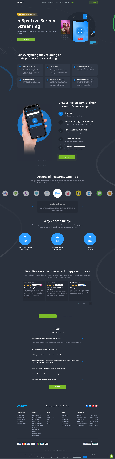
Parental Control (36, 421)
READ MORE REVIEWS (68, 316)
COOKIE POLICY (77, 457)
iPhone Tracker (35, 419)
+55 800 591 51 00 (93, 417)
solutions (51, 2)
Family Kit (34, 427)
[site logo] (20, 2)
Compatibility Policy (67, 425)
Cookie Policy (65, 423)
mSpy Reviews (35, 435)
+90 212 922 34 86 (93, 421)
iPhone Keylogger (21, 419)
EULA (63, 417)
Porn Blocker (20, 421)
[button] (111, 456)
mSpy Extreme (35, 429)
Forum (48, 423)
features (43, 2)
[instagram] (96, 406)
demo (72, 2)
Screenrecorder (21, 415)
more (70, 450)
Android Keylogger (21, 417)
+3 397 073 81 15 (94, 419)
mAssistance (35, 431)
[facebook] (87, 406)
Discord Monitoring (21, 423)
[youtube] (93, 406)
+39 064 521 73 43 (93, 425)
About (48, 415)
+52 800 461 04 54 (93, 423)
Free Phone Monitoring (37, 425)
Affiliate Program (51, 417)
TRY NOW (93, 2)
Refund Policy (65, 421)
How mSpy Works (36, 433)
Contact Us (49, 419)
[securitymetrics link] (87, 444)
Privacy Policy (65, 419)
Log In (67, 2)
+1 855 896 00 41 (94, 415)
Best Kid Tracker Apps (37, 423)
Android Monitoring (37, 415)
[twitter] (90, 406)
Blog (48, 421)
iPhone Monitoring (36, 417)
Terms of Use (65, 415)
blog (61, 2)
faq (57, 2)
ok (85, 457)
